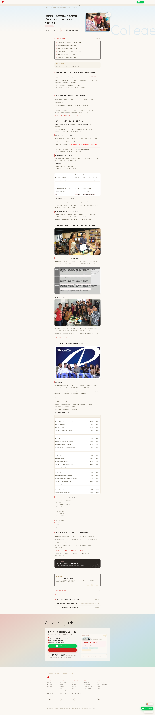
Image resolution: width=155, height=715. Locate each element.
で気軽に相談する (147, 708)
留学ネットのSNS (100, 686)
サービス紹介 (49, 684)
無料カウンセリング (100, 682)
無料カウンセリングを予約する (63, 649)
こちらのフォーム (59, 657)
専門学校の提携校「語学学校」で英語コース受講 (67, 45)
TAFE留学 (61, 688)
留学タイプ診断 (74, 686)
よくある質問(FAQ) (100, 691)
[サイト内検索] (135, 2)
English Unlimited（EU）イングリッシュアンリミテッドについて (70, 51)
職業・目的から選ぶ (63, 682)
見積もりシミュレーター (88, 686)
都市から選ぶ (74, 684)
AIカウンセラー (49, 686)
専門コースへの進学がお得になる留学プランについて (68, 48)
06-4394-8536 (58, 655)
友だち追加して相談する (63, 645)
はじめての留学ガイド (75, 691)
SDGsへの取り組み (50, 693)
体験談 (73, 688)
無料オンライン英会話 (63, 693)
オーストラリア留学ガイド (76, 693)
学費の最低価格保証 (87, 688)
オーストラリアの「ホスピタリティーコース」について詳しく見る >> (68, 115)
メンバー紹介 (49, 688)
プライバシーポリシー (92, 708)
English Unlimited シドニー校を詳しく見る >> (63, 337)
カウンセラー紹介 (59, 583)
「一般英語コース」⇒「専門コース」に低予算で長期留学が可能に (70, 42)
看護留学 (61, 684)
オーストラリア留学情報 (52, 7)
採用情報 (48, 691)
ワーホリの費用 (87, 684)
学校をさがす (74, 682)
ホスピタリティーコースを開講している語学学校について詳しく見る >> (68, 550)
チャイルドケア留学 (63, 686)
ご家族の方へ (99, 688)
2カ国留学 (61, 691)
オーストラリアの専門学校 (49, 26)
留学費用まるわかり (87, 682)
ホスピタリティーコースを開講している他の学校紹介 (68, 57)
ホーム (47, 7)
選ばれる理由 (49, 682)
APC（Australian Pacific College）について (66, 54)
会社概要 (64, 583)
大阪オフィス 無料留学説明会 (102, 684)
